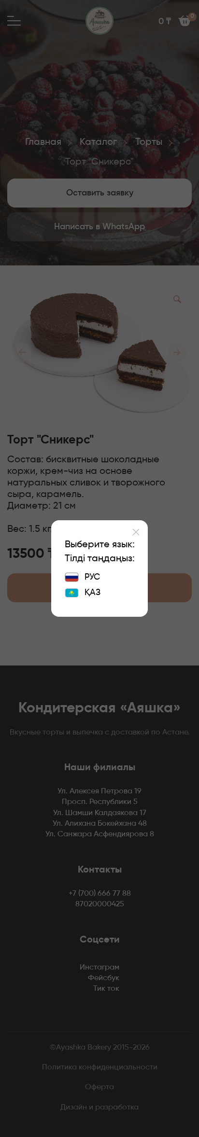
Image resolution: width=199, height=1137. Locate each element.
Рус (92, 577)
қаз (92, 592)
